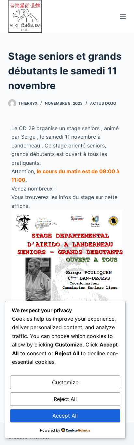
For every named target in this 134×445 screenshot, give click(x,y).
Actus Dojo (103, 103)
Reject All (65, 399)
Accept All (65, 415)
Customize (65, 382)
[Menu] (123, 16)
